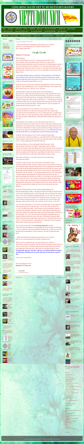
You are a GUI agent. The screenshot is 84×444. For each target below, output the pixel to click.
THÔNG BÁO (6, 35)
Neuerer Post (19, 277)
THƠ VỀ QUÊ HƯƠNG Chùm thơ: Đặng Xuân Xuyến (7, 197)
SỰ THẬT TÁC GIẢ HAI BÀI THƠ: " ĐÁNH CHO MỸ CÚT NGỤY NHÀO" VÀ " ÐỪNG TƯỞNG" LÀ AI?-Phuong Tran (8, 265)
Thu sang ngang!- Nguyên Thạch (9, 276)
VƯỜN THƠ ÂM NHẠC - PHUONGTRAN (70, 414)
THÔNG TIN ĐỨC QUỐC (70, 428)
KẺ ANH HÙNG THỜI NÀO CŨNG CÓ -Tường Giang (75, 326)
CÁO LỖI (68, 223)
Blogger (58, 439)
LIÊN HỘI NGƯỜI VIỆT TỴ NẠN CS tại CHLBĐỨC (73, 416)
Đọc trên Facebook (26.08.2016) (6, 209)
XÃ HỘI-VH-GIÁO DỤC (7, 31)
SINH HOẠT (10, 29)
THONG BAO (18, 29)
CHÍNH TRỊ (32, 29)
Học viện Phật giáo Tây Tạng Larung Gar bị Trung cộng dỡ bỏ (76, 361)
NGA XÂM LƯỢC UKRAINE (71, 392)
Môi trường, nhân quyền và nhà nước (76, 299)
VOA (66, 425)
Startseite (39, 277)
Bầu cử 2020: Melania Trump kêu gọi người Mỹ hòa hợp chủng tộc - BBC (75, 255)
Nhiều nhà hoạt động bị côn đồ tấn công (10, 283)
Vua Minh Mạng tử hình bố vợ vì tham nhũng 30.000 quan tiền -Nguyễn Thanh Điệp (73, 251)
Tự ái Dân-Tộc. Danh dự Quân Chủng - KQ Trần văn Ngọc (76, 335)
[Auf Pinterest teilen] (24, 270)
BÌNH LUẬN (40, 29)
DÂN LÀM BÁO (69, 422)
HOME (4, 29)
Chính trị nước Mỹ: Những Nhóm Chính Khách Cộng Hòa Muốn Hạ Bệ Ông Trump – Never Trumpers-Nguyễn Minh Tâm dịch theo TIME (73, 263)
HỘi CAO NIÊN (69, 388)
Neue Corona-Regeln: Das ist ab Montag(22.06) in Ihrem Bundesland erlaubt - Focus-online (73, 306)
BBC (66, 424)
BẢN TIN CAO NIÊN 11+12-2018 (10, 191)
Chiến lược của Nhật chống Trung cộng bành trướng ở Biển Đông (76, 293)
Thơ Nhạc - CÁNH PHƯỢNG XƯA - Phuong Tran (10, 250)
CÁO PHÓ (67, 376)
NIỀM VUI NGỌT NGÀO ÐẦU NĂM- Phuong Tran (10, 235)
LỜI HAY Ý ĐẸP (69, 391)
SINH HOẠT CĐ (69, 395)
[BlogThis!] (20, 270)
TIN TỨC (25, 29)
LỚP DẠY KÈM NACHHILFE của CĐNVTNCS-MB (6, 47)
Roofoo (50, 439)
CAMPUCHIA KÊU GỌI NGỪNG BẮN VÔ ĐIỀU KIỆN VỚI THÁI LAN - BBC (8, 332)
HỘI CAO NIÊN (71, 29)
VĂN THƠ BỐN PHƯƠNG (36, 31)
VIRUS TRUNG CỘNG (70, 403)
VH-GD (67, 402)
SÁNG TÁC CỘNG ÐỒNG (50, 29)
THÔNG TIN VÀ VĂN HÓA (71, 421)
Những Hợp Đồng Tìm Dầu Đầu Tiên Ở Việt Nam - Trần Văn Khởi (76, 342)
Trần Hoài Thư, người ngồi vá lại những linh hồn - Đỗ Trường (7, 327)
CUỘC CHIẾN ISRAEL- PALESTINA (73, 386)
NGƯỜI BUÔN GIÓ (69, 427)
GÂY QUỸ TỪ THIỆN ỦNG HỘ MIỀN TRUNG (10, 314)
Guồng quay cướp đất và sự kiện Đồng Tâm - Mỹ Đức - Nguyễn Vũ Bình (7, 289)
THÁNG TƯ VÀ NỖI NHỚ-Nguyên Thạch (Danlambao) (7, 271)
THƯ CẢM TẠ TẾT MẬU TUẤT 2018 (10, 360)
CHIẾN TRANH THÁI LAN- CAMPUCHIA (71, 379)
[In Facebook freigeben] (22, 270)
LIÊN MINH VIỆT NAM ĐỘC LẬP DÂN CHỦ (73, 411)
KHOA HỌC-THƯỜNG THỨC (22, 31)
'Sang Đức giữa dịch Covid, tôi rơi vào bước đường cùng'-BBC (76, 280)
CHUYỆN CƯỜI (61, 29)
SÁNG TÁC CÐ (36, 35)
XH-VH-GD (68, 405)
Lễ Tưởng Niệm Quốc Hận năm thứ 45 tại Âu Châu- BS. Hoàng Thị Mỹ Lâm (76, 287)
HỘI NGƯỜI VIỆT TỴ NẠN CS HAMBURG (71, 419)
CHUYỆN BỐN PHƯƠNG (50, 31)
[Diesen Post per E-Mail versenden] (19, 270)
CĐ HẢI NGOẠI (69, 377)
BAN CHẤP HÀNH (62, 31)
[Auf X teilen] (21, 270)
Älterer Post (60, 277)
